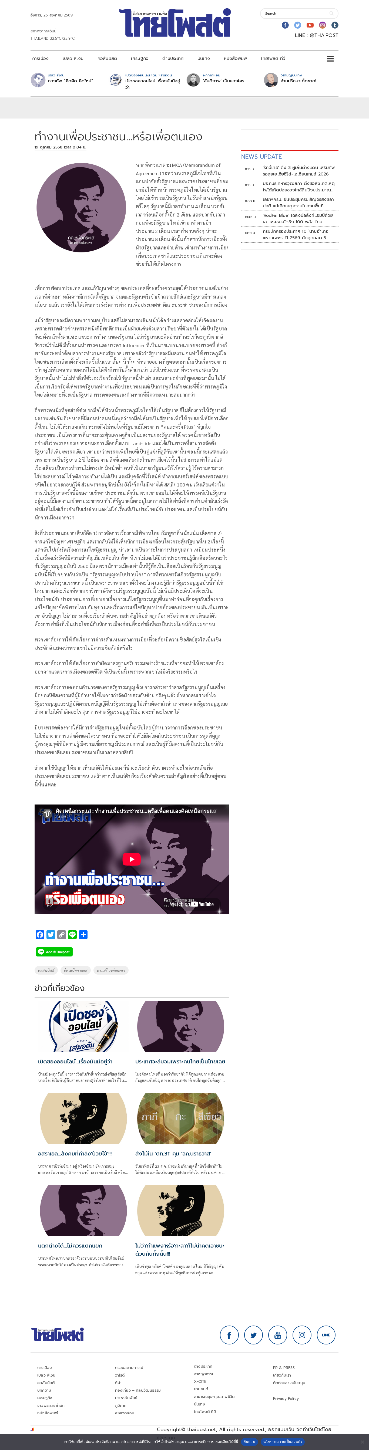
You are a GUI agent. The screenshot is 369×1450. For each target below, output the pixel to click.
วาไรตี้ (120, 1375)
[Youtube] (310, 25)
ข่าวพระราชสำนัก (51, 1405)
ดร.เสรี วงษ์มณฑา (111, 970)
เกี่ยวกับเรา (282, 1375)
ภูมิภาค (121, 1405)
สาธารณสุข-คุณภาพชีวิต (214, 1397)
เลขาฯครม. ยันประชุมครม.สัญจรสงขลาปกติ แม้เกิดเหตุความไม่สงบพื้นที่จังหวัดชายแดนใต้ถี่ (298, 202)
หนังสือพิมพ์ (235, 58)
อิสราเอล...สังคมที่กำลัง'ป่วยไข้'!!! (75, 1154)
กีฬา (118, 1383)
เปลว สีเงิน (73, 58)
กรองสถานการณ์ (129, 1368)
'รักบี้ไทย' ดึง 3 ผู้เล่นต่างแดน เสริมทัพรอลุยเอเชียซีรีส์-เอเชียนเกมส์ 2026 (299, 170)
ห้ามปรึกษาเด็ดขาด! (298, 81)
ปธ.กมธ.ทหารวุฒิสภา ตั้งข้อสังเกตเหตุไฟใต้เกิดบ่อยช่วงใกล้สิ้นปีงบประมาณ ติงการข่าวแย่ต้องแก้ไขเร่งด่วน (299, 186)
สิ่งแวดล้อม (124, 1413)
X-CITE (200, 1381)
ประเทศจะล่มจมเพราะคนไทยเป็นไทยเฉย (180, 1061)
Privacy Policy (286, 1398)
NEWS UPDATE (261, 156)
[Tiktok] (335, 25)
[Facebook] (285, 25)
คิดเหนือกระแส (75, 970)
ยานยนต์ (201, 1389)
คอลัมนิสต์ (107, 58)
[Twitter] (297, 25)
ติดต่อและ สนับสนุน (289, 1383)
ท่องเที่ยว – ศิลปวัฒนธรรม (138, 1390)
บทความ (44, 1390)
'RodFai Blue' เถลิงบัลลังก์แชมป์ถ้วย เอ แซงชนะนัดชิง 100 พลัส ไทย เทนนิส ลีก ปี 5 (298, 218)
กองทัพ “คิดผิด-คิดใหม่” (70, 81)
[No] (362, 1442)
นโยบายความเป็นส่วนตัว (282, 1441)
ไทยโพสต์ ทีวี (273, 58)
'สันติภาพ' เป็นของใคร (223, 81)
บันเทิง (203, 58)
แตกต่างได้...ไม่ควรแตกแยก (70, 1246)
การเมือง (40, 58)
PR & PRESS (284, 1368)
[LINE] (326, 1335)
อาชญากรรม (204, 1374)
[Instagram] (322, 25)
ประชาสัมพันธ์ (126, 1398)
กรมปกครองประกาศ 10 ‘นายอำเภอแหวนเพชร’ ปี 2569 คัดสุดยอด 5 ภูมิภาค (296, 234)
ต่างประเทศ (172, 58)
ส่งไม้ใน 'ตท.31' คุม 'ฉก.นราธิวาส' (173, 1154)
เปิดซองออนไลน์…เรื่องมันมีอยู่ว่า (152, 84)
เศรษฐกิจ (139, 58)
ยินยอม (249, 1441)
